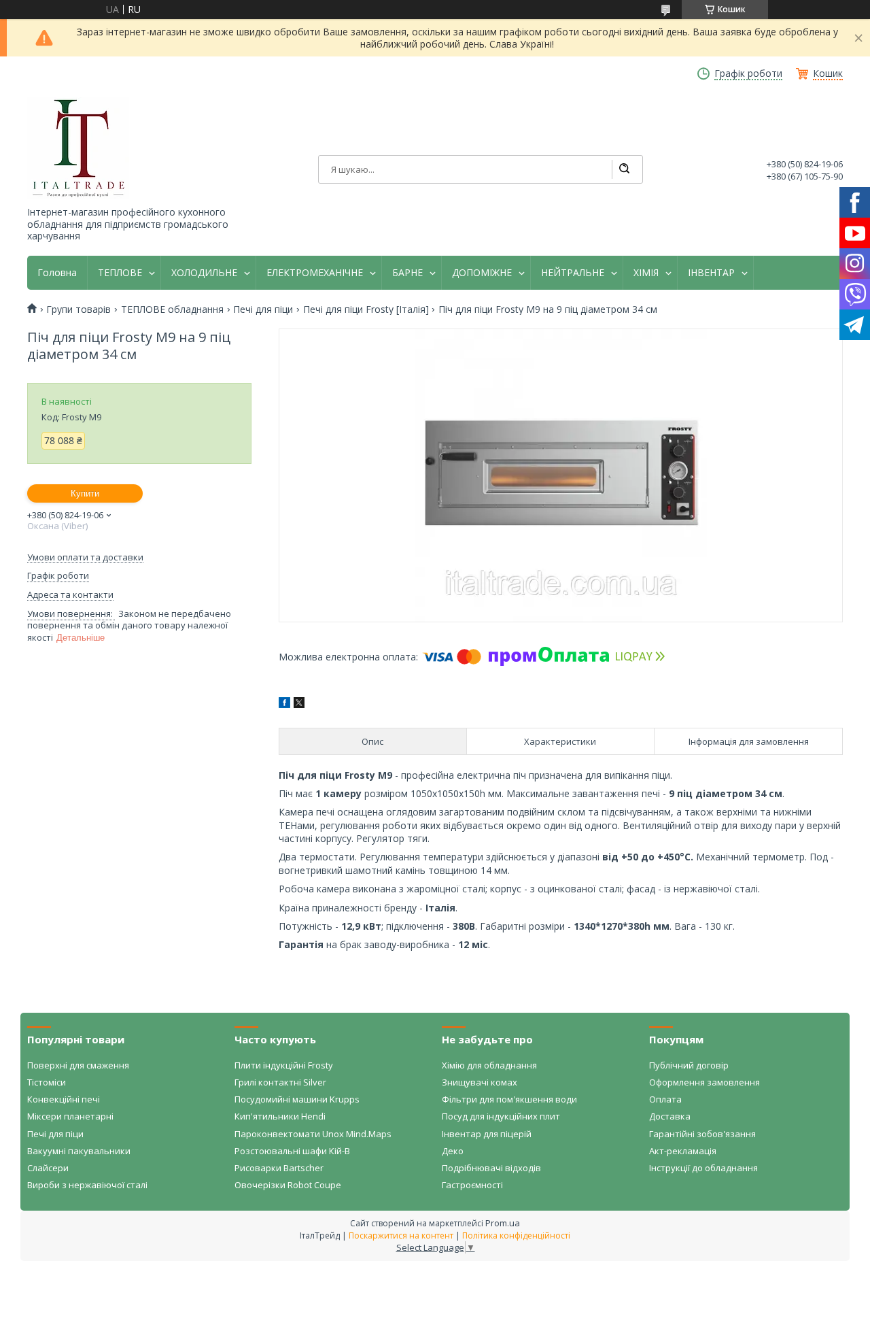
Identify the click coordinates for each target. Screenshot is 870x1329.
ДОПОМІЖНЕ (482, 273)
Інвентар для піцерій (487, 1134)
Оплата (665, 1099)
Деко (453, 1151)
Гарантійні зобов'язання (702, 1134)
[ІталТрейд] (78, 148)
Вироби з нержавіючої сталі (87, 1185)
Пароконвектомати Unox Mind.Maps (313, 1134)
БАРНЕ (407, 273)
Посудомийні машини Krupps (297, 1099)
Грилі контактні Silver (280, 1082)
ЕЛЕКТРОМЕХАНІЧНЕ (314, 273)
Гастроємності (472, 1185)
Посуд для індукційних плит (501, 1116)
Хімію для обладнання (489, 1065)
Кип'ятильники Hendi (280, 1116)
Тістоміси (46, 1082)
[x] (299, 704)
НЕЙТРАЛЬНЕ (572, 273)
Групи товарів (78, 309)
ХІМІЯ (646, 273)
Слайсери (48, 1168)
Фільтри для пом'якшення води (509, 1099)
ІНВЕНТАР (711, 273)
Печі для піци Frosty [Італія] (366, 309)
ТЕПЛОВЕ (120, 273)
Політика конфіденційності (516, 1235)
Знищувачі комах (479, 1082)
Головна (57, 273)
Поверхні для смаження (78, 1065)
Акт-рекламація (682, 1151)
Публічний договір (689, 1065)
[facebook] (284, 704)
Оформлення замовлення (704, 1082)
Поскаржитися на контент (401, 1235)
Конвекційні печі (63, 1099)
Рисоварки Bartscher (279, 1168)
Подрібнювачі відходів (491, 1168)
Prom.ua (502, 1223)
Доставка (670, 1116)
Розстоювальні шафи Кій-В (292, 1151)
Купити (85, 493)
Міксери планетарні (70, 1116)
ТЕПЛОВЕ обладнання (172, 309)
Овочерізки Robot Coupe (287, 1185)
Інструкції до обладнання (703, 1168)
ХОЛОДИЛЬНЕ (204, 273)
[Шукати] (624, 169)
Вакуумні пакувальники (78, 1151)
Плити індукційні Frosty (283, 1065)
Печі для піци (263, 309)
